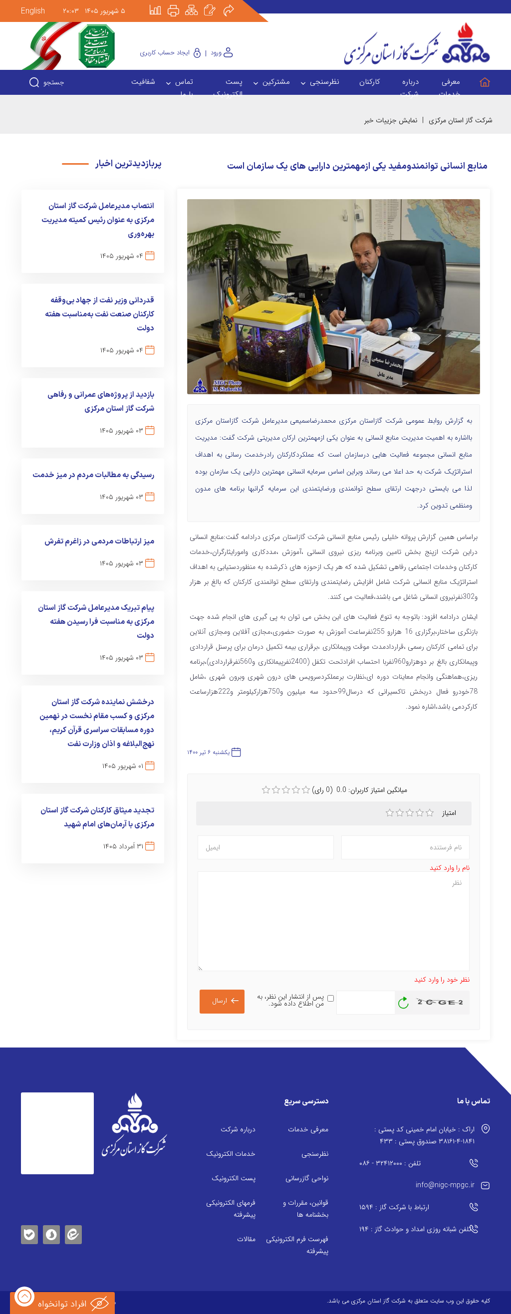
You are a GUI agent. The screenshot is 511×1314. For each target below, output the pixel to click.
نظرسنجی (314, 1153)
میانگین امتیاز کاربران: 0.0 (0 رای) (359, 790)
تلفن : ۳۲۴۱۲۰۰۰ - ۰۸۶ (390, 1163)
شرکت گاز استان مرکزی (461, 120)
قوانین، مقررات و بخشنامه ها (305, 1208)
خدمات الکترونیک (231, 1153)
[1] (389, 812)
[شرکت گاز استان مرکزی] (135, 1124)
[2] (399, 812)
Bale (29, 1233)
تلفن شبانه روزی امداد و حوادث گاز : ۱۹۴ (415, 1229)
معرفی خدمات (308, 1129)
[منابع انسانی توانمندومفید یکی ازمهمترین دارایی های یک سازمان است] (333, 300)
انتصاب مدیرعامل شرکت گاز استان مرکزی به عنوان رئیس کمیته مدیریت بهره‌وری (97, 220)
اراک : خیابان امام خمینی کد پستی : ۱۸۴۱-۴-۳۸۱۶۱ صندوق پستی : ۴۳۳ (424, 1135)
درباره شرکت (238, 1129)
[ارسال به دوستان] (234, 3)
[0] (265, 790)
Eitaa (73, 1227)
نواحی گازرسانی (306, 1178)
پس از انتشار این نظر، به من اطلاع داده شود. (290, 1000)
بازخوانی (404, 1000)
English (33, 11)
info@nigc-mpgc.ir (445, 1185)
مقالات (246, 1239)
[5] (429, 812)
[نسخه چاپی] (179, 3)
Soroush (51, 1233)
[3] (409, 812)
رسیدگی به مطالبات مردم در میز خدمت (93, 475)
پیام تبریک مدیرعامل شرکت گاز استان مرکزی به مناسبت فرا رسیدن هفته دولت (96, 622)
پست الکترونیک (234, 1178)
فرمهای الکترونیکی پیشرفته (231, 1208)
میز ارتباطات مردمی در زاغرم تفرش (99, 541)
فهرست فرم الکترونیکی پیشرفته (297, 1245)
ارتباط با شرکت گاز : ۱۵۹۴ (394, 1207)
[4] (419, 812)
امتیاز (449, 812)
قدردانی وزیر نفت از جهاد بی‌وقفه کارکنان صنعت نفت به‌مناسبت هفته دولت (99, 314)
